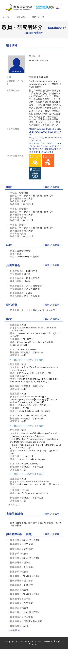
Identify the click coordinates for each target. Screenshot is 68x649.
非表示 (56, 187)
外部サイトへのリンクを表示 (28, 360)
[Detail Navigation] (58, 6)
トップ (5, 17)
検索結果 (20, 17)
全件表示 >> (14, 505)
